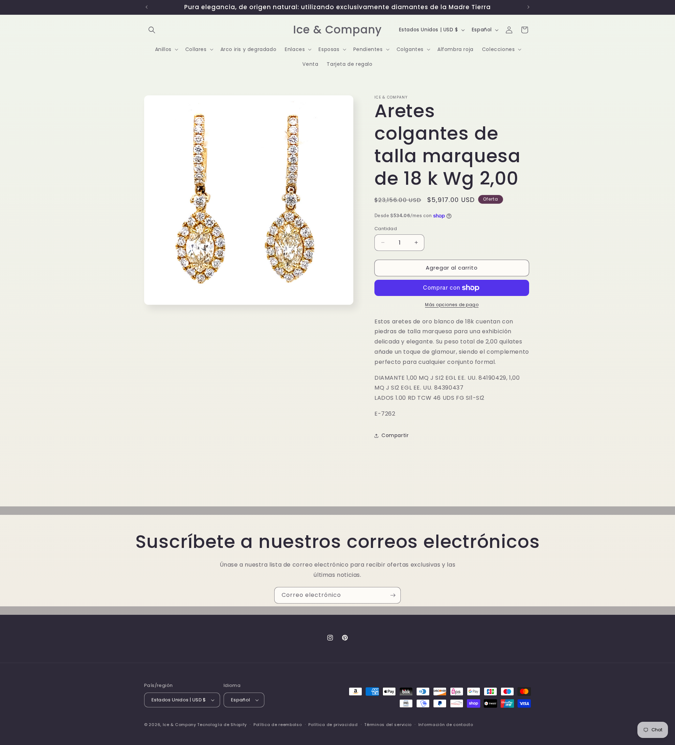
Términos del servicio (388, 724)
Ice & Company (179, 724)
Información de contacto (445, 724)
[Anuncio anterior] (146, 7)
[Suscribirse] (392, 595)
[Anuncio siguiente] (528, 7)
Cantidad (385, 228)
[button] (152, 30)
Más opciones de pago (451, 305)
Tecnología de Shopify (222, 724)
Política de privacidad (333, 724)
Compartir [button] (395, 435)
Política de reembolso (277, 724)
